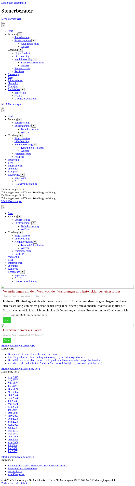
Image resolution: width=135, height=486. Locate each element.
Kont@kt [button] (13, 86)
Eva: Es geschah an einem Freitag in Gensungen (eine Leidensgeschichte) (46, 357)
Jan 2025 (12, 386)
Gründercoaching (30, 43)
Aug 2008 (13, 442)
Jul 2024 (12, 401)
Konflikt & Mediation (32, 62)
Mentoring (13, 74)
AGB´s (18, 95)
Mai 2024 (13, 404)
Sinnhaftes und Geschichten (22, 468)
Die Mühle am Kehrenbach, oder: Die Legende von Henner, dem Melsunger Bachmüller (54, 360)
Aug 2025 (13, 377)
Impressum (20, 92)
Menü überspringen (11, 18)
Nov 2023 (13, 415)
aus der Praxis (10, 296)
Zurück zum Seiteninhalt (14, 483)
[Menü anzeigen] (2, 22)
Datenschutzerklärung (25, 98)
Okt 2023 (13, 418)
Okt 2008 (13, 439)
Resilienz (19, 71)
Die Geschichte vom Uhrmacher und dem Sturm (33, 354)
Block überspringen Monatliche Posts (20, 368)
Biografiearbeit (22, 53)
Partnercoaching (22, 68)
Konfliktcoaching (23, 59)
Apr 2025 (13, 380)
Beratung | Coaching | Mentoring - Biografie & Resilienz (37, 465)
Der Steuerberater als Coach (22, 330)
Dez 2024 (13, 389)
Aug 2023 (13, 424)
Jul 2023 (12, 427)
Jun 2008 (12, 448)
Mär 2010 (13, 433)
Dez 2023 (13, 412)
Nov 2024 (13, 392)
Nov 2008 (13, 436)
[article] (67, 304)
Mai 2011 (13, 430)
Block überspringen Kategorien (17, 457)
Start (10, 30)
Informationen (15, 80)
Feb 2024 (13, 406)
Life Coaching (21, 56)
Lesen (7, 320)
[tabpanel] (67, 191)
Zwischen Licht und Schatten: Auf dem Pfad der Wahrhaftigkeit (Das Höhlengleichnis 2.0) (55, 363)
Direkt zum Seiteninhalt (13, 2)
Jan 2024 (12, 409)
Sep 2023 (13, 421)
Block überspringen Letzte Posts (18, 345)
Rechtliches (14, 89)
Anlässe (25, 46)
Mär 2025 (13, 383)
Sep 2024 (13, 398)
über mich (13, 83)
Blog (10, 77)
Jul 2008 (12, 445)
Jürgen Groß (25, 296)
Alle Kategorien (16, 474)
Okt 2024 (13, 395)
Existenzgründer (22, 40)
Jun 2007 (12, 451)
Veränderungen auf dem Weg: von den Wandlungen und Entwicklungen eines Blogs (62, 291)
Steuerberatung (22, 37)
